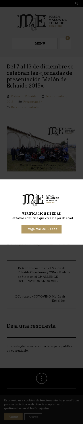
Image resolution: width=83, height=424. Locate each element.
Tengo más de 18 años (41, 229)
